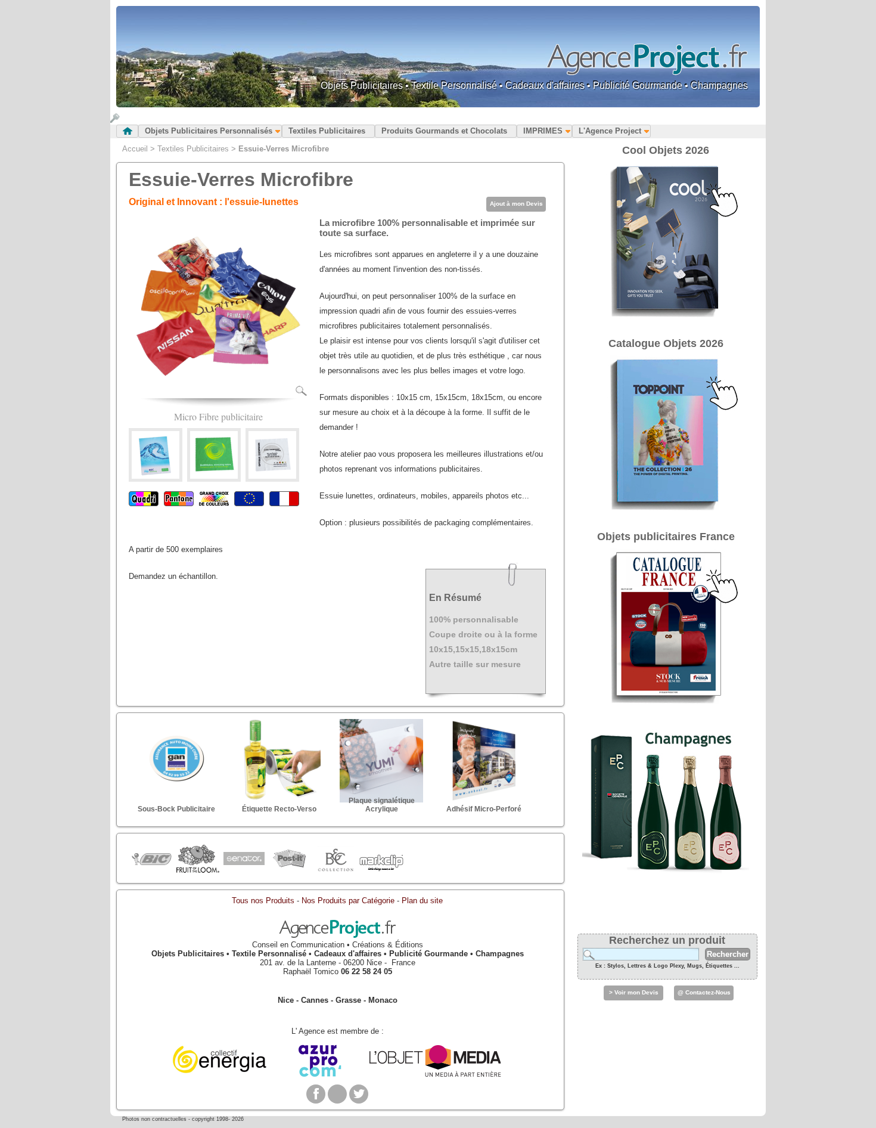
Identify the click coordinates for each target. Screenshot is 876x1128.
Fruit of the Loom (197, 859)
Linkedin (337, 1094)
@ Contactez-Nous (704, 992)
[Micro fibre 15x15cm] (214, 476)
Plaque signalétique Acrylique (382, 805)
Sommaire (127, 131)
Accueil (135, 148)
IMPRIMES (543, 130)
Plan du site (422, 900)
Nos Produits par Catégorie (348, 900)
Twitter (358, 1094)
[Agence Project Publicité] (337, 935)
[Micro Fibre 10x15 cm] (155, 476)
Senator (243, 859)
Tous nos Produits (263, 900)
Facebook (315, 1094)
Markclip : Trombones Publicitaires (381, 859)
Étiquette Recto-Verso (279, 809)
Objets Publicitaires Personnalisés (208, 130)
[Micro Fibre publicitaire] (218, 393)
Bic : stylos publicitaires (152, 860)
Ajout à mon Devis (516, 203)
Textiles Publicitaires (326, 130)
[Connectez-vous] (115, 120)
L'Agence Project (610, 130)
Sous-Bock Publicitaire (176, 809)
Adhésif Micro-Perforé (483, 809)
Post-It (289, 859)
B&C (335, 859)
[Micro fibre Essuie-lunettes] (272, 476)
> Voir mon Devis (633, 992)
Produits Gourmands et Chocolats (444, 130)
